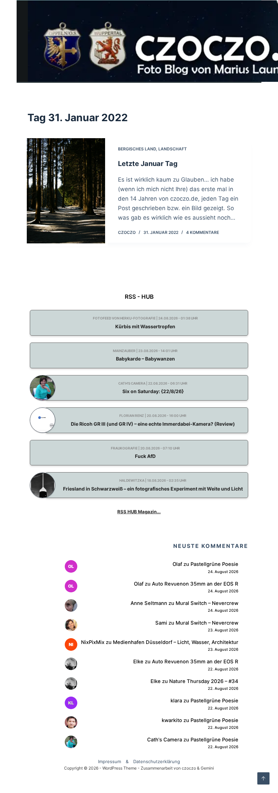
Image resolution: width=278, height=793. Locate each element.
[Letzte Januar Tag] (66, 190)
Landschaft (172, 148)
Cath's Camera (164, 740)
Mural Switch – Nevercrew (207, 603)
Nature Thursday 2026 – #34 (203, 681)
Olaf (177, 564)
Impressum (109, 761)
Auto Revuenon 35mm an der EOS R (195, 584)
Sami (161, 623)
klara (176, 701)
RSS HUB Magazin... (139, 511)
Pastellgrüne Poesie (214, 564)
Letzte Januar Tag (148, 164)
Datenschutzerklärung (156, 761)
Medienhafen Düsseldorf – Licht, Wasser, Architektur (175, 642)
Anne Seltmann (149, 603)
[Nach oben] (263, 778)
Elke (138, 662)
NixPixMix (92, 642)
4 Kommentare (202, 232)
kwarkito (172, 720)
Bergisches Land (137, 148)
